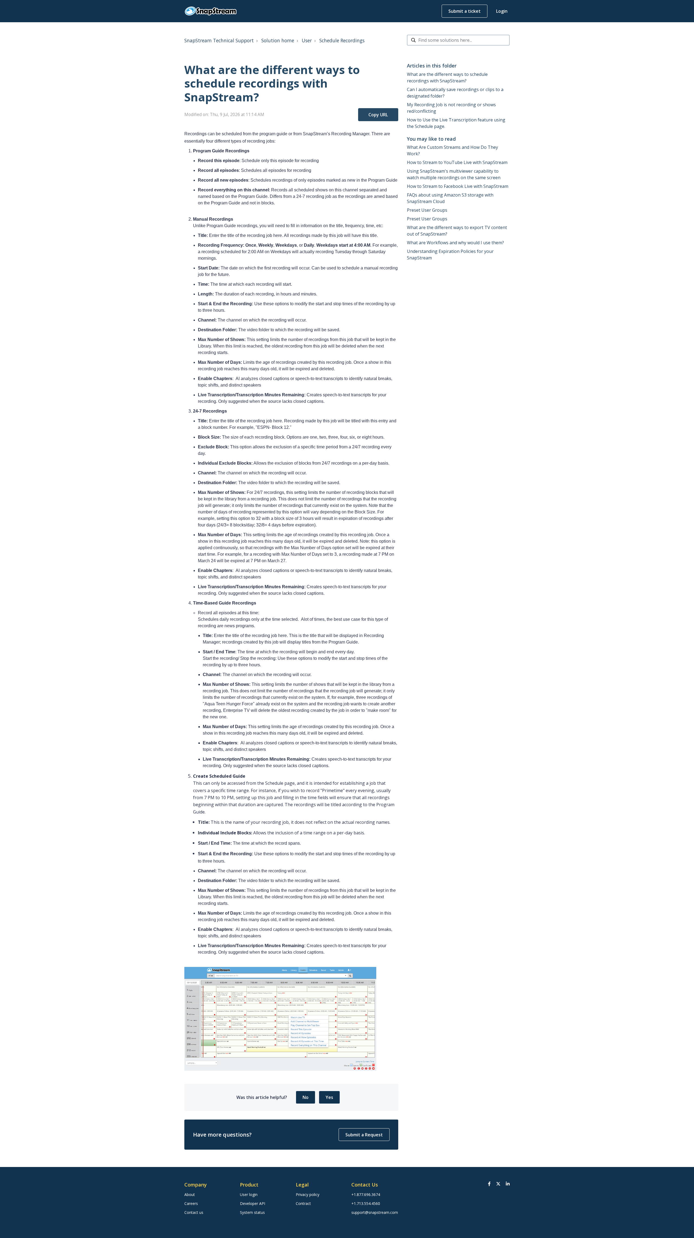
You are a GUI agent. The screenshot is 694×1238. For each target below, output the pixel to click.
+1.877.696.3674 (365, 1194)
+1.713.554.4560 (365, 1203)
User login (249, 1194)
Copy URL (378, 115)
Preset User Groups (427, 210)
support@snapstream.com (374, 1212)
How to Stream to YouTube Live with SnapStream (457, 162)
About (189, 1194)
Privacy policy (307, 1194)
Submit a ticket (464, 11)
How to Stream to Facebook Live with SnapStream (457, 186)
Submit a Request (364, 1135)
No (306, 1097)
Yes (329, 1097)
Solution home (277, 40)
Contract (303, 1203)
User (307, 40)
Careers (191, 1203)
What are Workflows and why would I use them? (455, 243)
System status (252, 1212)
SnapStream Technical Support (219, 40)
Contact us (193, 1212)
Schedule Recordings (342, 40)
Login (501, 11)
